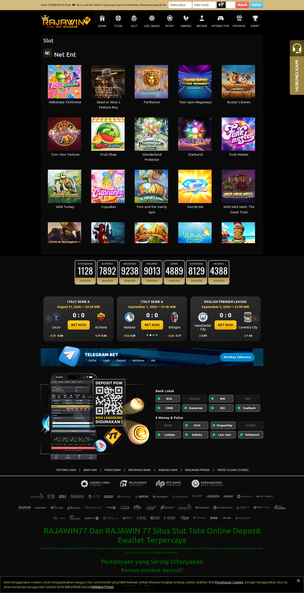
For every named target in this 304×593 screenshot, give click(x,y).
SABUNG (185, 25)
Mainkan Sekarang (237, 357)
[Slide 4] (157, 335)
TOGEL (118, 25)
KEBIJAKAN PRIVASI (197, 470)
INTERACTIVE (220, 25)
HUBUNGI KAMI (167, 470)
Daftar (256, 5)
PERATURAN (113, 470)
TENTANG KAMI (66, 470)
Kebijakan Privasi (102, 587)
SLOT (134, 25)
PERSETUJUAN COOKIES (233, 470)
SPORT (169, 25)
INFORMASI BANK (139, 470)
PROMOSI (239, 25)
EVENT (255, 25)
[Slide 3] (153, 335)
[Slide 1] (147, 335)
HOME (102, 25)
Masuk (242, 5)
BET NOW (95, 325)
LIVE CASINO (152, 25)
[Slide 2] (150, 335)
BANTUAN (90, 470)
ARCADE (202, 25)
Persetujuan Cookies (229, 582)
